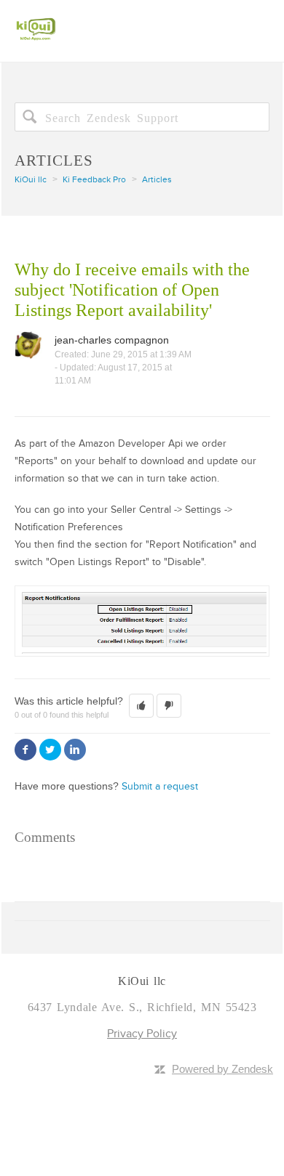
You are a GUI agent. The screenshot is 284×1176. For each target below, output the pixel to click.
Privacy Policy (142, 1033)
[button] (141, 706)
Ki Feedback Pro (94, 179)
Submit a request (160, 786)
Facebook (25, 750)
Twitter (50, 750)
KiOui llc (31, 179)
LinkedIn (75, 750)
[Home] (36, 21)
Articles (157, 179)
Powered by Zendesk (222, 1069)
